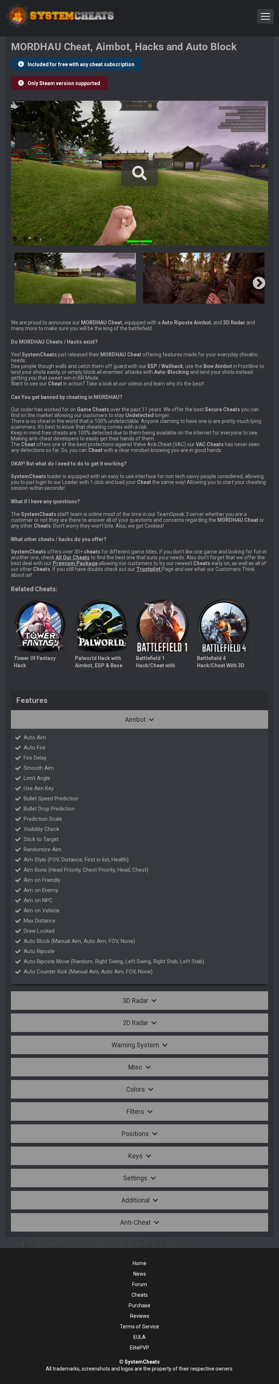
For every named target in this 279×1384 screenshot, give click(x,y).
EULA (139, 1337)
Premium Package (75, 563)
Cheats (140, 1295)
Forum (139, 1284)
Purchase (139, 1305)
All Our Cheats (73, 557)
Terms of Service (139, 1326)
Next (259, 284)
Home (139, 1263)
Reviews (139, 1316)
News (139, 1274)
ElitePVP (139, 1348)
